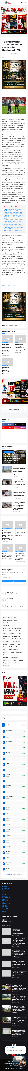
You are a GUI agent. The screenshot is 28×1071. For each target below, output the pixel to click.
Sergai (12, 652)
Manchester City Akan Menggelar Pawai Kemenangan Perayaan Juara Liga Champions (20, 347)
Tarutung (17, 663)
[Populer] (20, 436)
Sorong (9, 654)
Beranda (4, 39)
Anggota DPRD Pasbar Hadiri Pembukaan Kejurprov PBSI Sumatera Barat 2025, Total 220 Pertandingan (14, 211)
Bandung (16, 620)
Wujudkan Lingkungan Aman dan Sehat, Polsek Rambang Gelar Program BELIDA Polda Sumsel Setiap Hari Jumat (18, 953)
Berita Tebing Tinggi (8, 628)
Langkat (5, 644)
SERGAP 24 (5, 911)
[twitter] (10, 1054)
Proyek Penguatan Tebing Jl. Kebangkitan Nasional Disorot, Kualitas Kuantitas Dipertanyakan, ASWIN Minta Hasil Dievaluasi (19, 1031)
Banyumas (16, 622)
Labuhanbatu (6, 641)
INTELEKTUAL (5, 907)
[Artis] (8, 436)
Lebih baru (4, 414)
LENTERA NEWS (6, 903)
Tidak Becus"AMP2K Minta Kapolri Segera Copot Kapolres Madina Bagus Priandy (19, 973)
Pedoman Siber (8, 1063)
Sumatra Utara (6, 660)
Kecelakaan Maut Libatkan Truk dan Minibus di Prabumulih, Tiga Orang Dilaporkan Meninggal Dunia (19, 1020)
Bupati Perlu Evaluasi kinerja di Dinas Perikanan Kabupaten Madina (7, 556)
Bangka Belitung (7, 622)
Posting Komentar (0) (14, 409)
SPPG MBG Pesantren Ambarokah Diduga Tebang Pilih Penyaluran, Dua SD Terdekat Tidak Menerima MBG (19, 998)
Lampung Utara (16, 641)
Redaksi (8, 1061)
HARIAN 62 (4, 894)
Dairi (4, 630)
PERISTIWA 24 (5, 896)
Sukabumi (5, 657)
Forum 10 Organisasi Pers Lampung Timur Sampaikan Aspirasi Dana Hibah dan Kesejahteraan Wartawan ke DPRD (7, 535)
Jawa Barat (15, 638)
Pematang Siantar (13, 649)
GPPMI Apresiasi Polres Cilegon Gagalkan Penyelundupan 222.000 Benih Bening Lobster (18, 931)
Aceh (4, 617)
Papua (4, 649)
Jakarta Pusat (6, 636)
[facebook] (7, 1054)
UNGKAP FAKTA (6, 897)
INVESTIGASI (5, 900)
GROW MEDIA (5, 888)
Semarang (5, 652)
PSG (16, 325)
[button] (2, 2)
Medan (5, 646)
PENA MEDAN (5, 913)
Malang (18, 644)
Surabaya (21, 660)
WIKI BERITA (5, 908)
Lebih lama (23, 414)
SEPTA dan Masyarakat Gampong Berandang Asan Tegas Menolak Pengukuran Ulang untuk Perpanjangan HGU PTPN (19, 506)
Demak (18, 630)
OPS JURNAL (5, 899)
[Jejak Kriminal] (8, 440)
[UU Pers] (8, 430)
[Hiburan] (20, 433)
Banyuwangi (6, 625)
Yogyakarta (6, 665)
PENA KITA (4, 905)
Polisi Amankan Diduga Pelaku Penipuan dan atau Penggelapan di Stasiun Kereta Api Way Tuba (19, 482)
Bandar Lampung (7, 620)
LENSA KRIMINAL (6, 910)
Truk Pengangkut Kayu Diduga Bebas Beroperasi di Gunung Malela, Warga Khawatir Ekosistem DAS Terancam (18, 1009)
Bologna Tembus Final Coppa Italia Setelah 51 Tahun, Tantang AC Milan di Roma (14, 217)
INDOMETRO (5, 886)
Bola (9, 39)
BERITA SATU (5, 902)
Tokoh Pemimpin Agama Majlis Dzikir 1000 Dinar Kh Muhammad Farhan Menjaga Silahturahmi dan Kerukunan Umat (19, 494)
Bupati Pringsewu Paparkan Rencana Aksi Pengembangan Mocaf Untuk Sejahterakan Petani (20, 557)
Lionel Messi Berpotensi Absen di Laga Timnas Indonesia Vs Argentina (7, 370)
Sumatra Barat (14, 657)
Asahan (10, 617)
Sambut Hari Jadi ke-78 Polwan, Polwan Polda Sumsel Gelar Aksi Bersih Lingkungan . (18, 963)
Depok (4, 633)
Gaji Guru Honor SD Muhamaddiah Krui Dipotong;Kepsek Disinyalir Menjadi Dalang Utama (19, 987)
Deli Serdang (11, 630)
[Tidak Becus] (6, 973)
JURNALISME (5, 893)
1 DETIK (4, 891)
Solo (4, 654)
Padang (18, 646)
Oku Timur (11, 646)
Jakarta (19, 633)
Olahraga (11, 325)
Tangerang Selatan (8, 663)
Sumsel (14, 660)
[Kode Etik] (8, 433)
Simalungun (19, 652)
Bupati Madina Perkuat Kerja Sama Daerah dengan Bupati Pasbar (20, 533)
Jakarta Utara (6, 638)
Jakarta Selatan (16, 636)
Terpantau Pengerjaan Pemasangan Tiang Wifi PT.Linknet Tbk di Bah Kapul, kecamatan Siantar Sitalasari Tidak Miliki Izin (19, 470)
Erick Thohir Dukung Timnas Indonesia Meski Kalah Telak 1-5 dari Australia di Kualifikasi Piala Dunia (13, 223)
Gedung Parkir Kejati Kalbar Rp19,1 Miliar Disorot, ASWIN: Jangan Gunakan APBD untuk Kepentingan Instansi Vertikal (19, 941)
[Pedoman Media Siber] (20, 430)
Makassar (11, 644)
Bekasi (13, 625)
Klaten (21, 638)
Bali (15, 617)
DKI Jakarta (18, 628)
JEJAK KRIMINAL (6, 890)
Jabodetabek (12, 633)
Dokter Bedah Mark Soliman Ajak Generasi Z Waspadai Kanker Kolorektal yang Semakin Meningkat (13, 229)
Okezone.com (11, 285)
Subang (15, 654)
